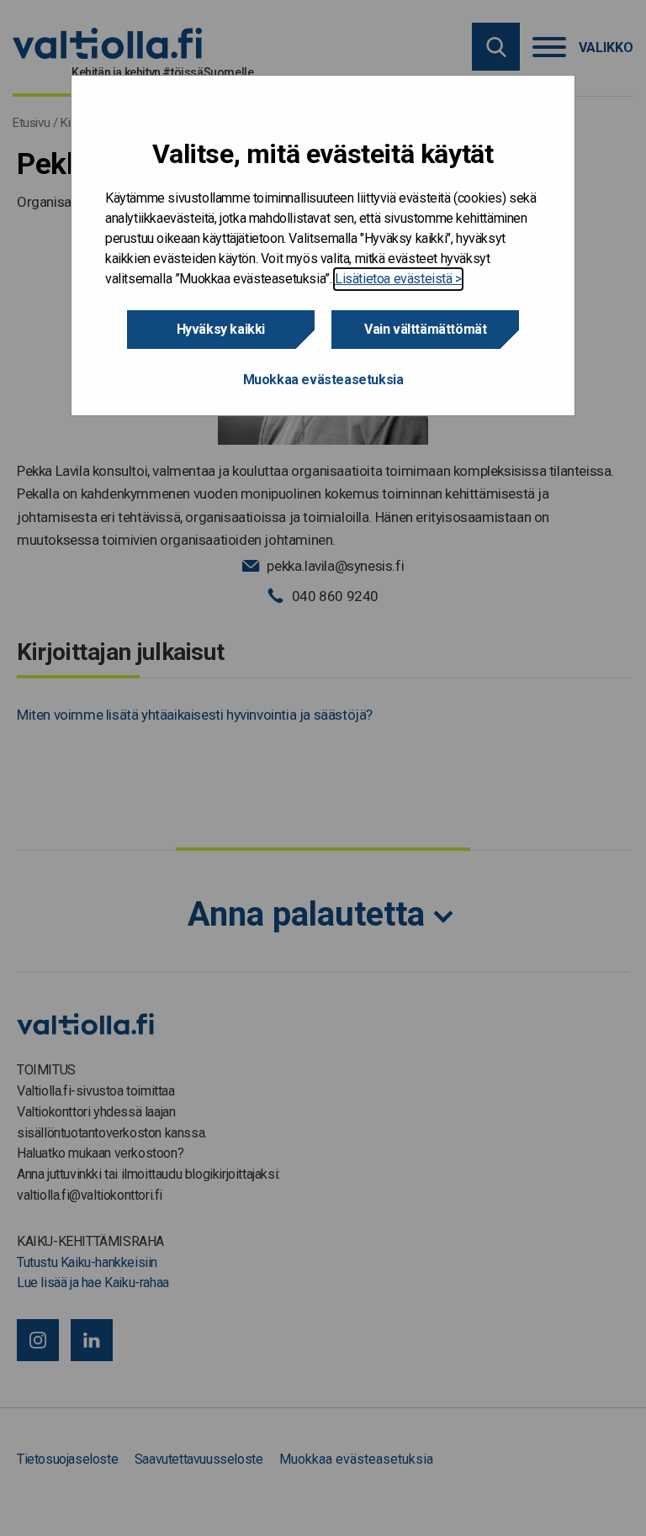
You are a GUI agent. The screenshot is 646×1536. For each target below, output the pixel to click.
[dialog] (323, 246)
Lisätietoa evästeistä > (398, 279)
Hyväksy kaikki (221, 329)
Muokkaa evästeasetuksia (323, 380)
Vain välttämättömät (425, 329)
